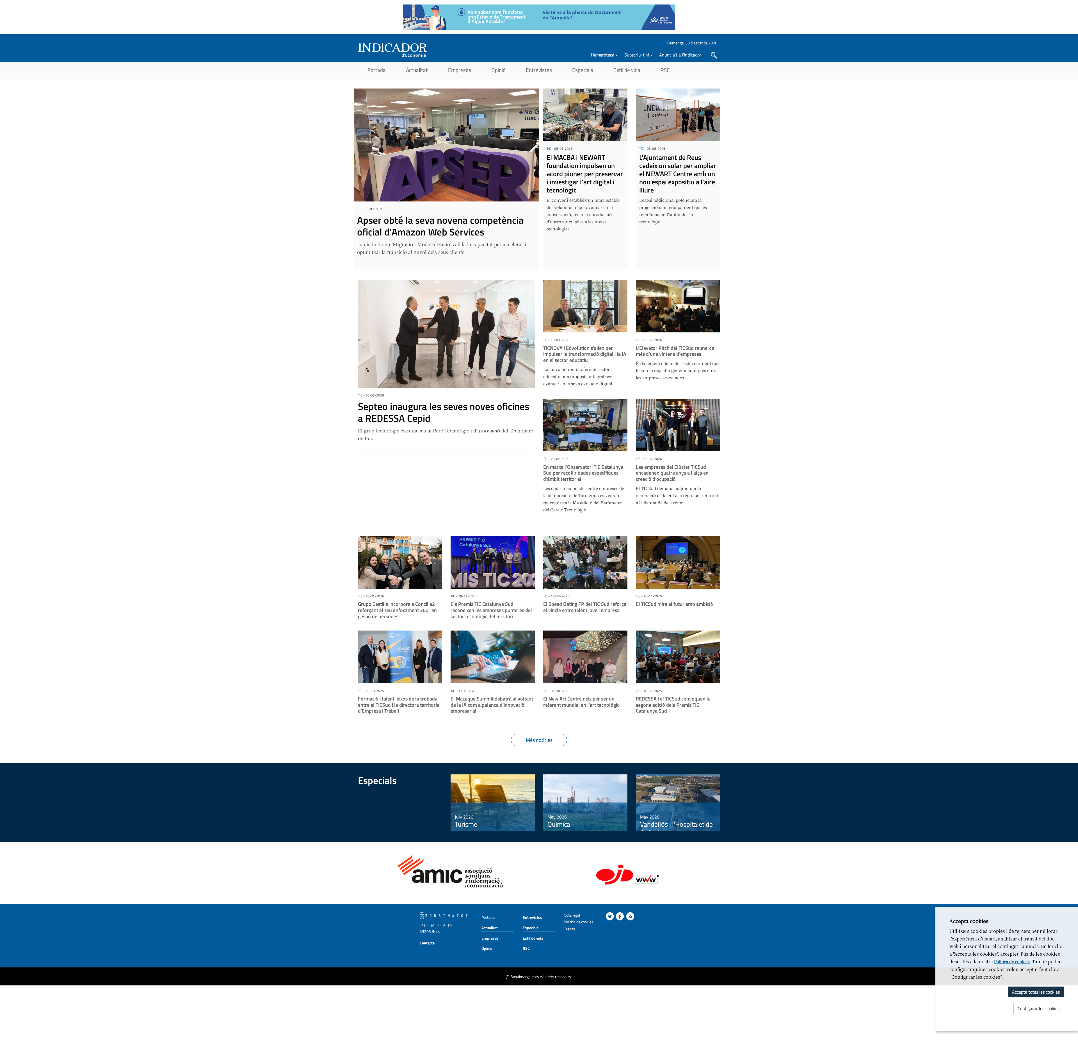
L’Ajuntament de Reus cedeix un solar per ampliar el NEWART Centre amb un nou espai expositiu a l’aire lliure (677, 173)
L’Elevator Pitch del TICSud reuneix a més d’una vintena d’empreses (675, 351)
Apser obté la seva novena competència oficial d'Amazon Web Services (440, 225)
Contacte (427, 943)
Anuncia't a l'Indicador (680, 54)
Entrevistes (539, 70)
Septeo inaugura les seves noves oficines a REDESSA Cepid (443, 412)
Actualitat (417, 70)
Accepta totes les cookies (1036, 992)
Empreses (459, 70)
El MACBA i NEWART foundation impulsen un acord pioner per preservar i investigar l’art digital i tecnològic (585, 173)
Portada (376, 70)
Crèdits (569, 929)
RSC (665, 70)
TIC (359, 209)
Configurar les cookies (1038, 1008)
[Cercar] (714, 55)
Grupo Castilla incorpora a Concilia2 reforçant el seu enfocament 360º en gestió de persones (397, 610)
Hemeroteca (602, 54)
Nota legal (572, 915)
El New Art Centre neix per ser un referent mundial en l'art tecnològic (581, 702)
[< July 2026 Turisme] (493, 802)
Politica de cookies (578, 922)
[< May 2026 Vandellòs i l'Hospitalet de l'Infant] (678, 802)
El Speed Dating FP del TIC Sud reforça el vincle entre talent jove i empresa (584, 607)
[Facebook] (620, 916)
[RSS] (630, 916)
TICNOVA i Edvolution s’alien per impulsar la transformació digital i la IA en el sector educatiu (584, 354)
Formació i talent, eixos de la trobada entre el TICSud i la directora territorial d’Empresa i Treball (399, 705)
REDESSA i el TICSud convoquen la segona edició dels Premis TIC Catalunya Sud (673, 705)
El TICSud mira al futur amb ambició (674, 604)
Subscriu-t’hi (636, 54)
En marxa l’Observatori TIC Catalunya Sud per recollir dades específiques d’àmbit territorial (583, 473)
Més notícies (539, 740)
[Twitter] (610, 916)
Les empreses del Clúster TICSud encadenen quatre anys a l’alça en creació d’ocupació (672, 473)
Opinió (498, 70)
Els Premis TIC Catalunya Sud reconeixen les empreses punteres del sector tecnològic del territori (491, 610)
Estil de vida (626, 70)
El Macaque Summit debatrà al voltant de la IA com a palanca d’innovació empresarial (492, 705)
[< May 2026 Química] (585, 802)
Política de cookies (1012, 962)
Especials (582, 70)
